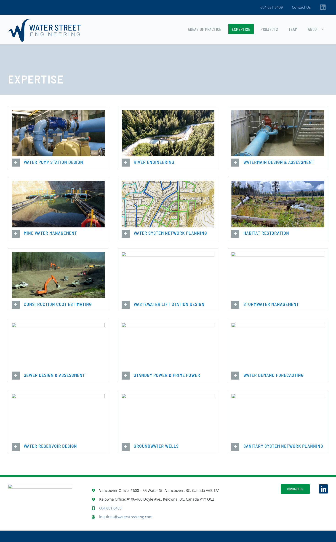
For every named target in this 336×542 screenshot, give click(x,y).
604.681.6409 (110, 508)
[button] (58, 162)
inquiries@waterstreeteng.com (125, 516)
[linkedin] (323, 488)
